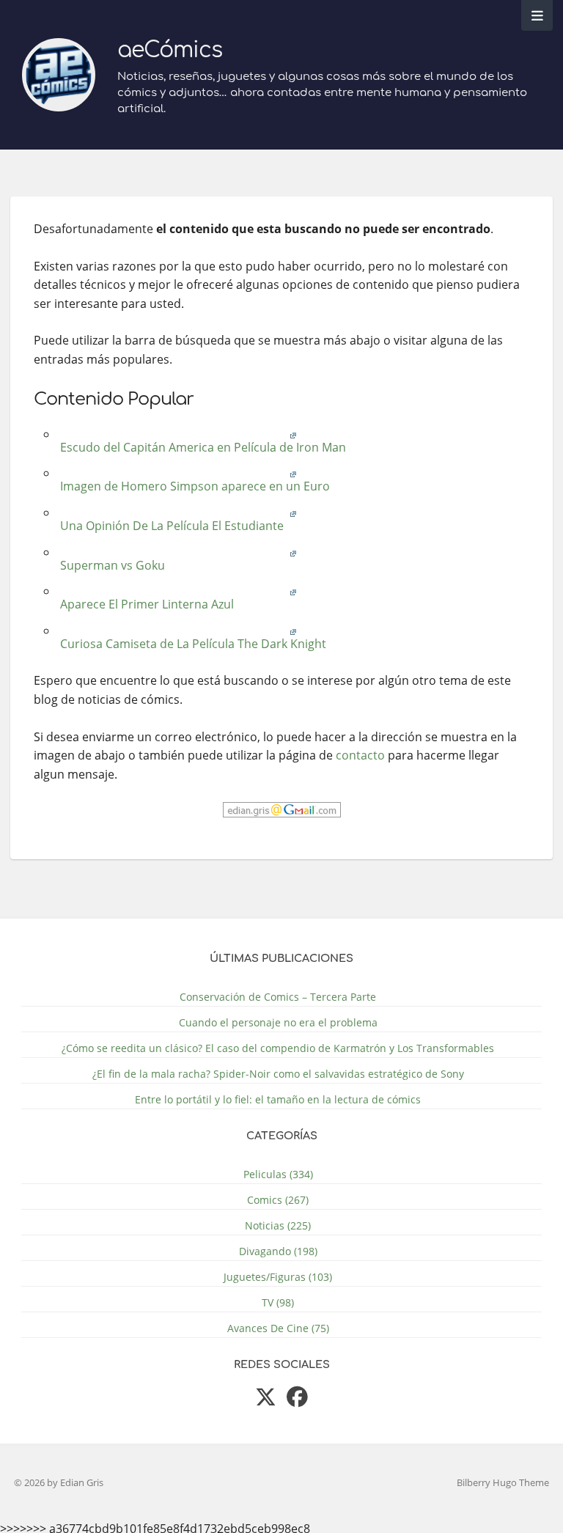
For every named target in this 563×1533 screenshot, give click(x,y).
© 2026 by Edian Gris (58, 1482)
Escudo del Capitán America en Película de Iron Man (201, 447)
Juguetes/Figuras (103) (278, 1277)
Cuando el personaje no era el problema (278, 1022)
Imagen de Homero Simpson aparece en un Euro (193, 486)
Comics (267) (278, 1200)
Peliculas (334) (278, 1174)
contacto (360, 755)
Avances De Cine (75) (278, 1328)
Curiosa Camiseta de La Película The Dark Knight (191, 644)
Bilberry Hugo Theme (503, 1482)
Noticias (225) (278, 1225)
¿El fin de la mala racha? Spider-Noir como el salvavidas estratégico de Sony (278, 1074)
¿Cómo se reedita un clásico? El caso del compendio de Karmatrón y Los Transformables (278, 1048)
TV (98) (278, 1302)
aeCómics (169, 50)
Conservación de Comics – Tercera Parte (278, 997)
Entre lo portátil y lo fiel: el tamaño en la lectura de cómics (278, 1099)
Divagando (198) (278, 1251)
